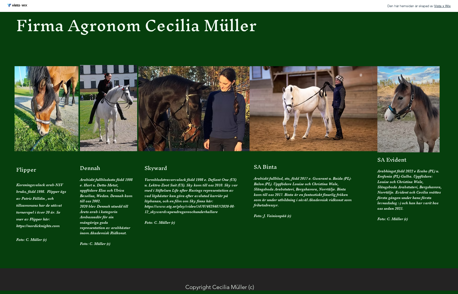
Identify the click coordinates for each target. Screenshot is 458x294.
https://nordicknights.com (38, 226)
